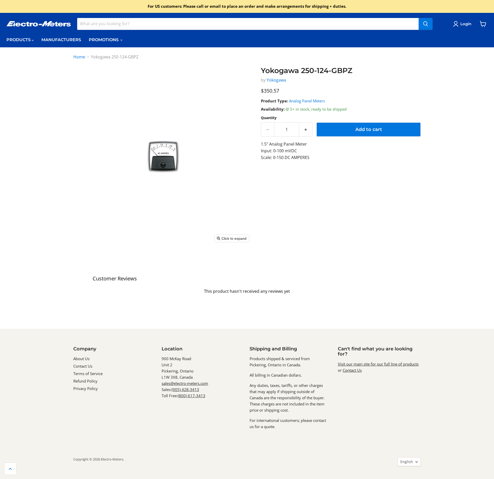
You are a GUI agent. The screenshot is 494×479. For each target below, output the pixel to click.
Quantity (269, 118)
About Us (81, 358)
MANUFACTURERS (61, 39)
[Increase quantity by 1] (305, 129)
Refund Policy (85, 381)
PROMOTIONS (104, 39)
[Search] (426, 24)
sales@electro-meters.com (185, 383)
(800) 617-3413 (191, 395)
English (406, 461)
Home (79, 57)
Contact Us (82, 366)
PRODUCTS (19, 39)
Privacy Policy (85, 388)
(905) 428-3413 (185, 389)
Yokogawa (276, 80)
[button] (463, 24)
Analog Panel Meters (307, 100)
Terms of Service (88, 373)
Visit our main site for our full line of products (378, 364)
